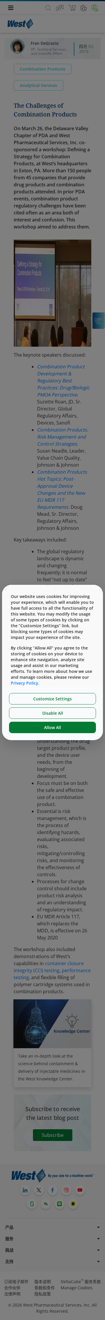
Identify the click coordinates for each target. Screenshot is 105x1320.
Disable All (52, 713)
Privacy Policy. (25, 683)
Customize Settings (52, 699)
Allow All (52, 727)
